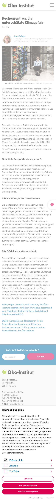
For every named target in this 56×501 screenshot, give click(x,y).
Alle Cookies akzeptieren (28, 492)
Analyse (13, 465)
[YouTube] (5, 472)
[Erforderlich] (5, 461)
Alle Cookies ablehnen (28, 485)
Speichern (28, 479)
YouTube (14, 471)
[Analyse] (5, 466)
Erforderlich (16, 460)
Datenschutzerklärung (12, 452)
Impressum (50, 498)
